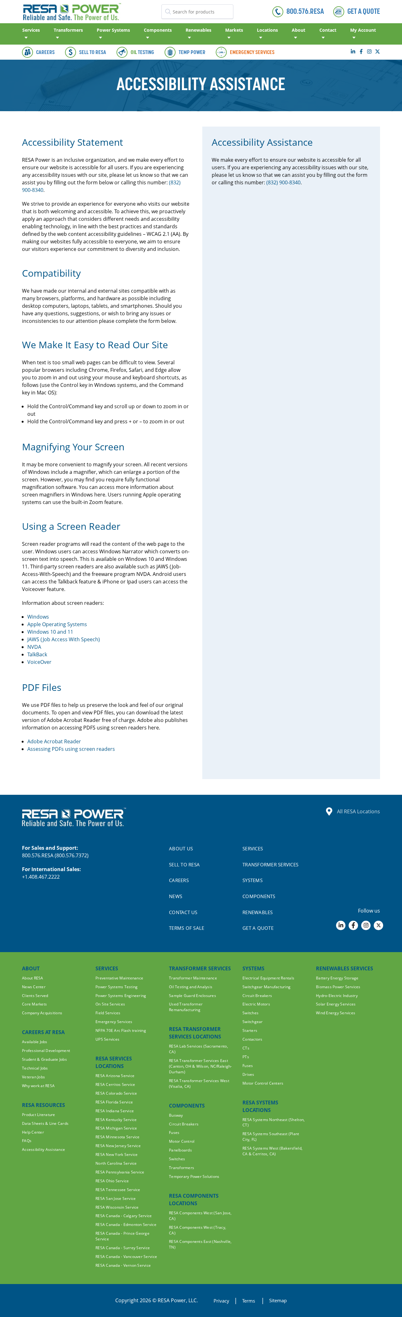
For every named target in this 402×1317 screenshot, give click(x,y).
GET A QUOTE (258, 928)
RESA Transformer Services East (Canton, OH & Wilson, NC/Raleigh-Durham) (200, 1066)
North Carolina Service (116, 1163)
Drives (248, 1074)
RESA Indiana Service (114, 1111)
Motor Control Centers (262, 1083)
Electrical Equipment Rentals (268, 978)
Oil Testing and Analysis (190, 986)
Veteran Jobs (33, 1077)
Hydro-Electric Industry (337, 995)
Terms (249, 1301)
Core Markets (34, 1004)
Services (31, 30)
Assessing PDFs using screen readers (71, 748)
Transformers (68, 30)
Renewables (198, 30)
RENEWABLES (257, 912)
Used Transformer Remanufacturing (186, 1006)
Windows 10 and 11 (50, 631)
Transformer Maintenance (193, 978)
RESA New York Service (116, 1154)
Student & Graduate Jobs (44, 1059)
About (298, 30)
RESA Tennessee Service (117, 1189)
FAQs (26, 1140)
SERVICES (252, 848)
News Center (34, 986)
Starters (249, 1030)
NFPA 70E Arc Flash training (120, 1030)
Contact (327, 30)
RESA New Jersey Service (118, 1145)
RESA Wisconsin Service (117, 1207)
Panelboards (180, 1150)
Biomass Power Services (338, 986)
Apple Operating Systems (57, 624)
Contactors (252, 1039)
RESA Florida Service (114, 1102)
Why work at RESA (38, 1085)
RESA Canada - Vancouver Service (126, 1256)
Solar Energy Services (336, 1004)
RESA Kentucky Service (116, 1119)
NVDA (34, 646)
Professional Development (46, 1050)
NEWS (175, 896)
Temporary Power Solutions (194, 1176)
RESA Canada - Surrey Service (122, 1247)
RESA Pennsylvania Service (119, 1172)
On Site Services (110, 1004)
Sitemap (278, 1300)
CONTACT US (183, 912)
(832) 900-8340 (283, 182)
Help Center (33, 1132)
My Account (363, 30)
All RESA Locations (358, 811)
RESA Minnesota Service (117, 1137)
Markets (234, 30)
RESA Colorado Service (116, 1093)
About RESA (32, 978)
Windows (38, 616)
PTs (245, 1057)
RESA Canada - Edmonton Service (125, 1224)
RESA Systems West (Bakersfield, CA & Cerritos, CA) (272, 1151)
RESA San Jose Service (115, 1198)
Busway (176, 1115)
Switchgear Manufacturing (266, 986)
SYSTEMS (252, 880)
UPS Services (107, 1039)
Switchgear (252, 1021)
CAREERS (179, 880)
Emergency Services (114, 1021)
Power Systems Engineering (120, 995)
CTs (245, 1048)
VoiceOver (39, 661)
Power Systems (113, 30)
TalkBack (37, 654)
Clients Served (35, 995)
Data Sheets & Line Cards (45, 1123)
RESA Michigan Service (116, 1128)
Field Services (108, 1013)
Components (158, 30)
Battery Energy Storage (337, 978)
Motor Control (181, 1141)
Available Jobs (34, 1041)
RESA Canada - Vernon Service (123, 1265)
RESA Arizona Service (114, 1075)
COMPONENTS (258, 896)
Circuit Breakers (183, 1124)
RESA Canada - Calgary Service (123, 1215)
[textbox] (197, 11)
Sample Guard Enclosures (192, 995)
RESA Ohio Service (112, 1181)
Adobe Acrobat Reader (54, 741)
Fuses (174, 1132)
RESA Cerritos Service (115, 1084)
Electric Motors (256, 1004)
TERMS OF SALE (186, 928)
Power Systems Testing (116, 986)
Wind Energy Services (335, 1013)
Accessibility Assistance (43, 1149)
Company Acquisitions (42, 1013)
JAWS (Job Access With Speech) (63, 639)
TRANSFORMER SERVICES (270, 864)
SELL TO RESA (184, 864)
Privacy (221, 1301)
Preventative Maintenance (119, 978)
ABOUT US (181, 848)
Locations (267, 30)
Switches (177, 1159)
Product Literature (38, 1114)
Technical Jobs (35, 1068)
